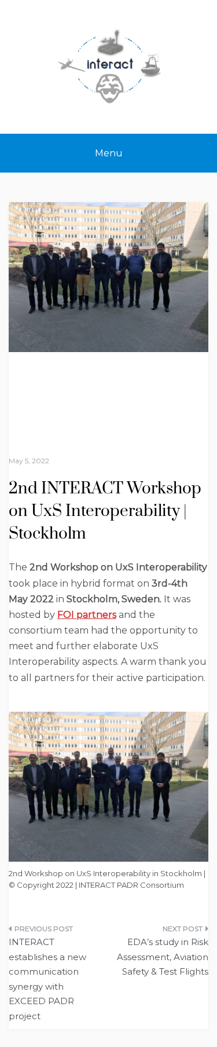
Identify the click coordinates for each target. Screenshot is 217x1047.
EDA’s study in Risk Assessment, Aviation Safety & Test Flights (162, 956)
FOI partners (86, 614)
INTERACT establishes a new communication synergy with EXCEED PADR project (47, 979)
